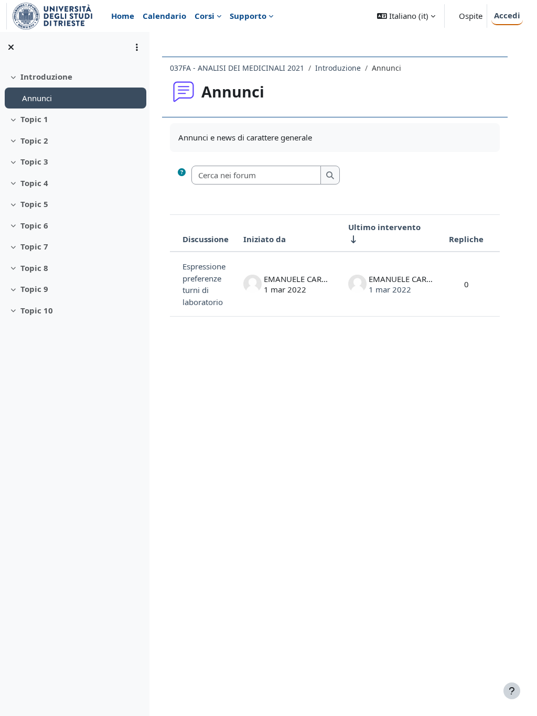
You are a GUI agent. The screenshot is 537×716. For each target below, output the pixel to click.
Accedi (507, 15)
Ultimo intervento (384, 227)
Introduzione (46, 76)
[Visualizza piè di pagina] (511, 690)
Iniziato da (264, 239)
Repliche (466, 239)
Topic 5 (34, 204)
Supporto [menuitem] (248, 15)
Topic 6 (34, 225)
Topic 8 (34, 268)
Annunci (37, 98)
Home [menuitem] (122, 15)
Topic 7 (34, 246)
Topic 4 (34, 183)
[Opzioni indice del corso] (136, 47)
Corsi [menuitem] (204, 15)
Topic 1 (34, 119)
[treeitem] (74, 87)
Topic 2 (34, 140)
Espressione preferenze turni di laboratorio (203, 284)
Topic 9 (34, 289)
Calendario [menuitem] (164, 15)
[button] (406, 16)
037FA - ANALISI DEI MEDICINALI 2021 (237, 68)
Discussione (205, 239)
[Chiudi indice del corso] (11, 47)
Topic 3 (34, 161)
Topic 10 (36, 310)
